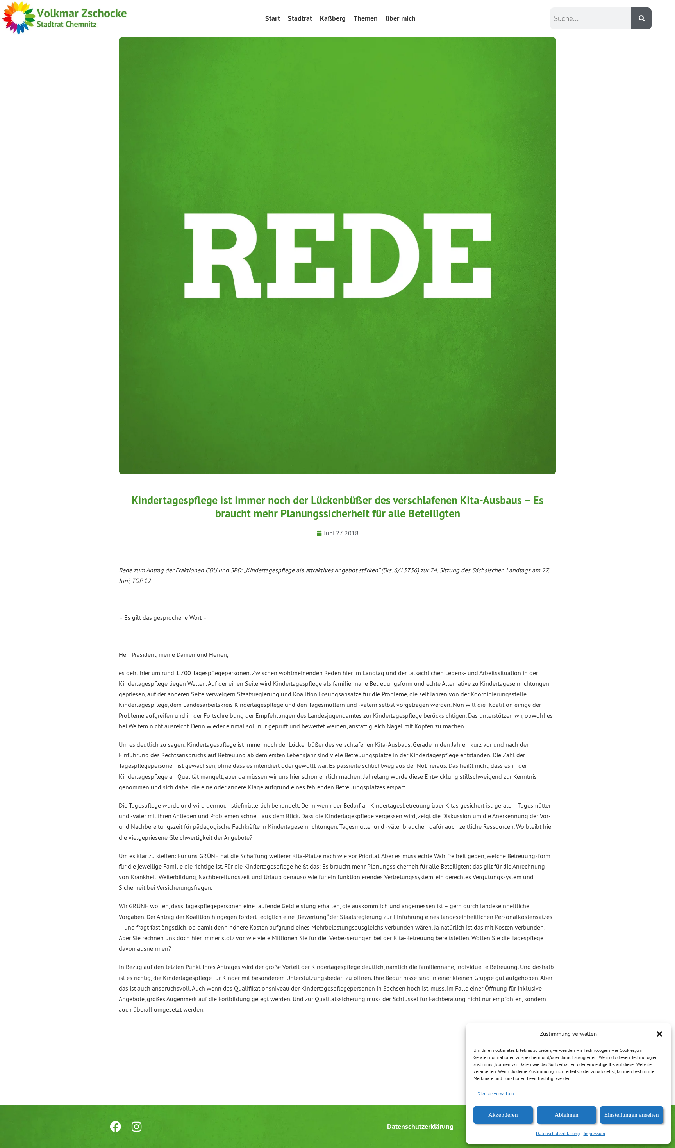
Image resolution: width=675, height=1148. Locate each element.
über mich (401, 18)
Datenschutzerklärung (558, 1133)
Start (272, 18)
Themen (366, 18)
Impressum (594, 1133)
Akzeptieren (503, 1115)
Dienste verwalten (495, 1093)
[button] (659, 1034)
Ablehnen (567, 1115)
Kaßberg (333, 18)
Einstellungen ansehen (631, 1115)
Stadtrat (300, 18)
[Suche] (641, 18)
